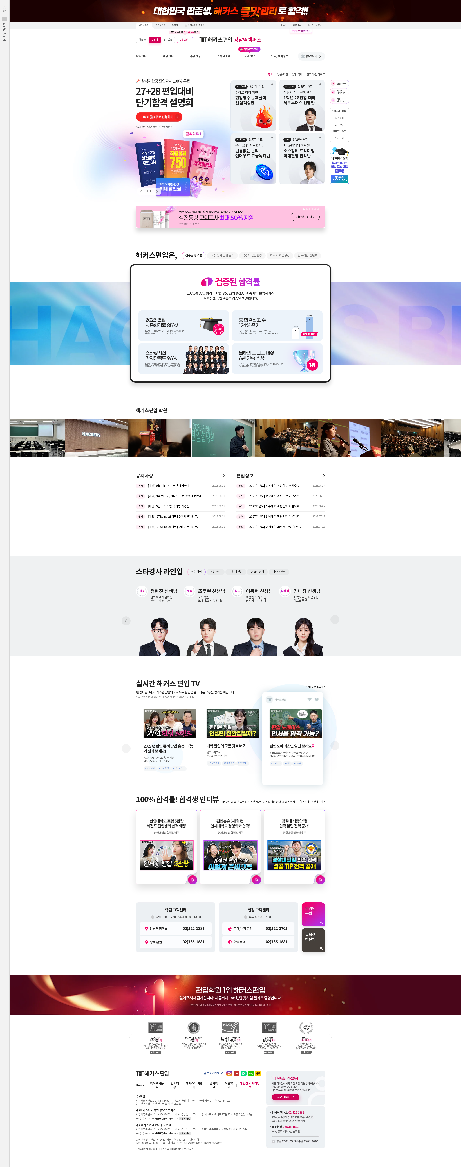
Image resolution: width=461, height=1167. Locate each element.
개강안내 (168, 56)
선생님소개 (223, 56)
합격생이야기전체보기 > (312, 801)
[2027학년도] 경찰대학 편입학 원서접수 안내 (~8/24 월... (275, 486)
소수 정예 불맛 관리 (222, 255)
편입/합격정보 (279, 56)
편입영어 (196, 572)
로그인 (284, 25)
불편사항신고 (215, 1073)
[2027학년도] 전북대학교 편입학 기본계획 (273, 496)
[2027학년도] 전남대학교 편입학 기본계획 (273, 516)
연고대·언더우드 (315, 74)
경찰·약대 (297, 74)
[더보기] (224, 475)
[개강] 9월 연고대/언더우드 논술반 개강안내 (175, 496)
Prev (142, 191)
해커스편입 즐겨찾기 (197, 25)
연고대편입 (257, 572)
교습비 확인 (185, 1119)
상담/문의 (311, 56)
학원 (141, 39)
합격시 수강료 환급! (185, 32)
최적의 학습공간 (280, 255)
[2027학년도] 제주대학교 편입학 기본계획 (273, 506)
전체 (270, 74)
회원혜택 (339, 118)
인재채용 (175, 1085)
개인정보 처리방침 (250, 1085)
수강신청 (195, 56)
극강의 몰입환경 (252, 255)
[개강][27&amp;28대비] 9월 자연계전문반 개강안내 (175, 516)
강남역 (154, 39)
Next (155, 191)
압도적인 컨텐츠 (307, 255)
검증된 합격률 (193, 255)
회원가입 (297, 25)
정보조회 (194, 1139)
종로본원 (168, 39)
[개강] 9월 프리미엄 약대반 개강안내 (170, 506)
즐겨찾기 (214, 1085)
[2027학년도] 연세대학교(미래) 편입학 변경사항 (275, 527)
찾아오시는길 (157, 1085)
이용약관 (229, 1085)
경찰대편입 (236, 572)
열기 (4, 25)
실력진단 (249, 56)
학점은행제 (160, 25)
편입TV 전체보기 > (315, 687)
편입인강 (183, 39)
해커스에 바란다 (314, 25)
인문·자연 (282, 74)
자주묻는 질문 (339, 131)
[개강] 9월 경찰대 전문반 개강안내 (169, 486)
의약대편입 (279, 572)
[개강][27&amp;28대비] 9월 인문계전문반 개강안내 (175, 527)
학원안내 (141, 56)
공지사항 (339, 125)
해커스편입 (144, 25)
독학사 (175, 25)
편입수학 (215, 572)
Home (140, 1085)
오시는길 (339, 138)
